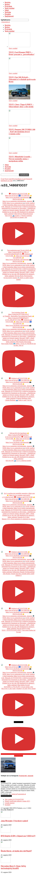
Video (7, 10)
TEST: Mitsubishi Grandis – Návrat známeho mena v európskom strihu (20, 159)
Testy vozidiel (9, 8)
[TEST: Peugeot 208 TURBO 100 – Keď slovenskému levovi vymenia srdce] (19, 124)
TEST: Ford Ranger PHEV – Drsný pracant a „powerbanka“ (22, 53)
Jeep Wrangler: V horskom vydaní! (14, 821)
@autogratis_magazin (26, 776)
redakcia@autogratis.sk (18, 794)
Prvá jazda (8, 6)
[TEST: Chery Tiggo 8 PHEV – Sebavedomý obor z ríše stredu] (19, 99)
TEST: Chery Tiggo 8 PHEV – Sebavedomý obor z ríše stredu (21, 105)
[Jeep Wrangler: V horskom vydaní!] (6, 817)
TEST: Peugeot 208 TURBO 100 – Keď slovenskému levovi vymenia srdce (22, 131)
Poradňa (8, 14)
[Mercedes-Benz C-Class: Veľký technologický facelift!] (6, 862)
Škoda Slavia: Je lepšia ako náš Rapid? (16, 851)
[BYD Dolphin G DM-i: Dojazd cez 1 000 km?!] (6, 832)
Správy (7, 4)
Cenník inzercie (10, 803)
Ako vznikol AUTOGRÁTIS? (14, 799)
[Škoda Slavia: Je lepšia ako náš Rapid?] (6, 847)
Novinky (7, 2)
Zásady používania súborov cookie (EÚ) (17, 801)
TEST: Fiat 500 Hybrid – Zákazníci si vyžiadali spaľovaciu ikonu (22, 79)
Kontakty (8, 805)
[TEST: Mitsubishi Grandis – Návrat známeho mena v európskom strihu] (19, 151)
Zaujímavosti (9, 16)
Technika (8, 12)
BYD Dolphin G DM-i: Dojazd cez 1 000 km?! (18, 836)
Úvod (2, 179)
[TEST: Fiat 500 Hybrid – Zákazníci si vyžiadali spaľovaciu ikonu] (19, 71)
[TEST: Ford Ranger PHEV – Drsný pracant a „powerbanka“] (19, 46)
